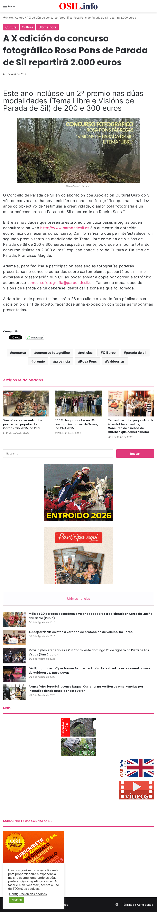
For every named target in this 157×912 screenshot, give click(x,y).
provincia (62, 361)
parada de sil (136, 353)
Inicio (9, 17)
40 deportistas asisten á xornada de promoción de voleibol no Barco (81, 632)
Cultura (19, 17)
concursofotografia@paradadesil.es (60, 282)
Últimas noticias (78, 599)
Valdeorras (116, 361)
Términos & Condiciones (137, 904)
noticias (86, 353)
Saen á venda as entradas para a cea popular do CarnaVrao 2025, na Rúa (22, 424)
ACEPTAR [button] (17, 899)
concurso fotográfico (53, 353)
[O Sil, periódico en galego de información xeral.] (78, 6)
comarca (19, 353)
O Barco (109, 353)
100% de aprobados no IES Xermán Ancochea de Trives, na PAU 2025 (76, 424)
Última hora (47, 27)
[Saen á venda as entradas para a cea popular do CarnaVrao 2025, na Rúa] (26, 403)
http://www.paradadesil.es (64, 228)
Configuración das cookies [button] (28, 894)
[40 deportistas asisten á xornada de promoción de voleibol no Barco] (14, 637)
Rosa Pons (88, 361)
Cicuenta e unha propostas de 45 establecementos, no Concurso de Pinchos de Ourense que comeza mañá (131, 426)
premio (39, 361)
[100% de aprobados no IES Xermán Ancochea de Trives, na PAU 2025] (78, 403)
